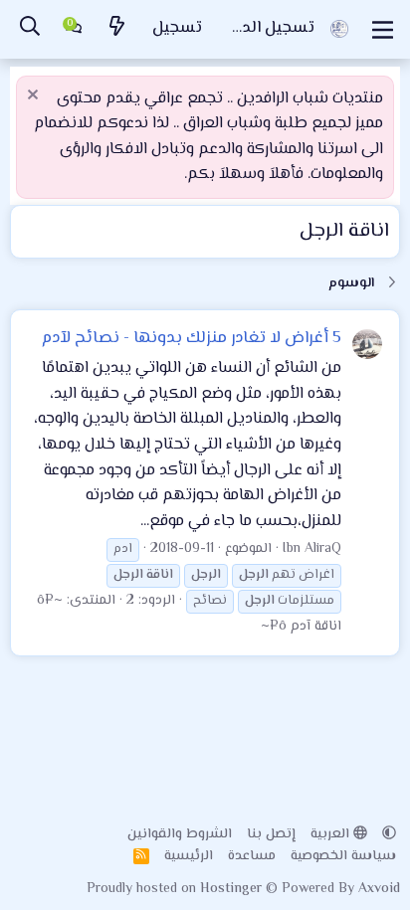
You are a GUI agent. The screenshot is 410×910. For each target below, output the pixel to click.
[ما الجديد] (117, 29)
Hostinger (233, 889)
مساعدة (252, 856)
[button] (389, 834)
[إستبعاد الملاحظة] (35, 97)
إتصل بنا (271, 834)
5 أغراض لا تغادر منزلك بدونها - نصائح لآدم (191, 338)
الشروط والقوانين (179, 834)
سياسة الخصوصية (343, 856)
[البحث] (30, 29)
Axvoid (379, 889)
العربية (331, 834)
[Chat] (74, 30)
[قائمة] (382, 30)
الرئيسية (188, 856)
